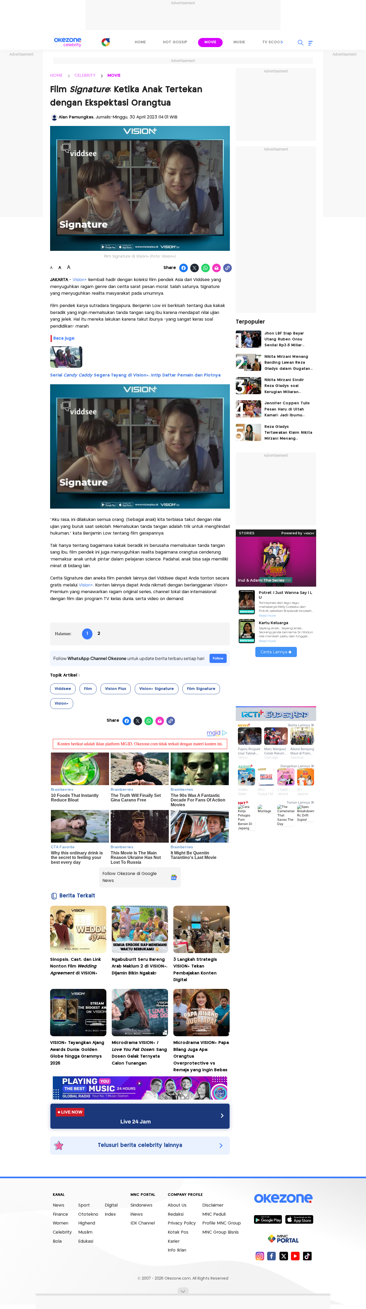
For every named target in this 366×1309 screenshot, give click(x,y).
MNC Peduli (214, 1214)
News (58, 1205)
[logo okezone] (283, 1198)
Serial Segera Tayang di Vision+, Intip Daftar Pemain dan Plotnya (135, 375)
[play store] (268, 1219)
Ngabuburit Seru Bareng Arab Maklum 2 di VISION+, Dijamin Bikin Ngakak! (139, 966)
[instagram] (259, 1256)
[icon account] (54, 117)
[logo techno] (67, 42)
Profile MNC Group (221, 1223)
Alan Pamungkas (76, 117)
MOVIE (114, 76)
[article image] (248, 339)
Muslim (85, 1232)
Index (110, 1214)
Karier (174, 1241)
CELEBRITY (84, 76)
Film (88, 689)
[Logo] (105, 42)
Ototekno (88, 1214)
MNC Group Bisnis (220, 1232)
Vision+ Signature (156, 689)
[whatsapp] (205, 268)
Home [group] (140, 42)
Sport (84, 1205)
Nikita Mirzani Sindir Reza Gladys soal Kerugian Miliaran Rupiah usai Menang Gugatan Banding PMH (286, 386)
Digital (111, 1205)
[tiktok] (307, 1256)
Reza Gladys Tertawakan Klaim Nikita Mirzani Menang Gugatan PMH (288, 433)
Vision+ (80, 280)
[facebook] (271, 1256)
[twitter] (283, 1256)
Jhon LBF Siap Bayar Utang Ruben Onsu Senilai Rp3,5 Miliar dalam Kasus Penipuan (286, 340)
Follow (218, 658)
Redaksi (176, 1214)
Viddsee (63, 689)
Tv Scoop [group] (272, 42)
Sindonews (141, 1205)
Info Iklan (177, 1250)
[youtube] (295, 1256)
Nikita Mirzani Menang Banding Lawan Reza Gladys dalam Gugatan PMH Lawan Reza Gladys (288, 363)
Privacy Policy (182, 1223)
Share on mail (216, 268)
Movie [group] (210, 42)
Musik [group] (239, 42)
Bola (57, 1241)
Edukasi (85, 1241)
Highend (86, 1223)
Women (60, 1223)
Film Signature (201, 689)
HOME (56, 76)
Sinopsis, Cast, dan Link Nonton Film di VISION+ (75, 966)
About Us (177, 1205)
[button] (282, 42)
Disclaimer (212, 1205)
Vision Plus (115, 689)
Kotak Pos (178, 1232)
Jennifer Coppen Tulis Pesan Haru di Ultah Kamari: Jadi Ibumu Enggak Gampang (287, 409)
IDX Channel (142, 1223)
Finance (60, 1214)
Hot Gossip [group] (175, 42)
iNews (136, 1214)
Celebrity (62, 1232)
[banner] (140, 1098)
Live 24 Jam (135, 1121)
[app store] (299, 1219)
